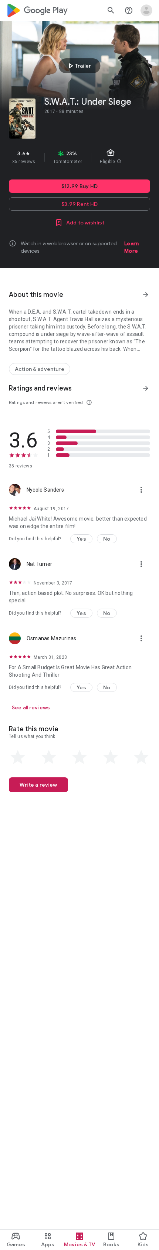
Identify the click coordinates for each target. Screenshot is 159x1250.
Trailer (78, 65)
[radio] (18, 757)
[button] (81, 538)
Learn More (131, 247)
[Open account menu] (146, 10)
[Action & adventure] (39, 369)
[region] (79, 157)
